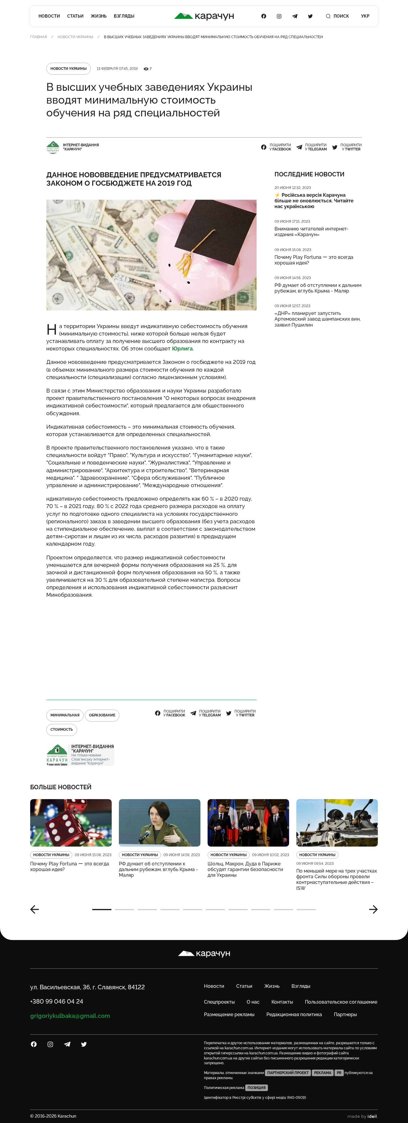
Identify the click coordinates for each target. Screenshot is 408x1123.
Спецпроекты (219, 1002)
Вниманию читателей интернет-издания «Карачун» (311, 231)
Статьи (75, 16)
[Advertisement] (151, 646)
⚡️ (314, 200)
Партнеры (345, 1014)
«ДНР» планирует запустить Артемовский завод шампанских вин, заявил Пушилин (317, 318)
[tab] (101, 909)
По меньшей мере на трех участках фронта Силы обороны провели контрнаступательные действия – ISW (336, 879)
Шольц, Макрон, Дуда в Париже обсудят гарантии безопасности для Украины (245, 869)
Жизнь (99, 16)
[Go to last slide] (36, 909)
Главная (38, 37)
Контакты (282, 1002)
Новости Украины (75, 37)
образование (102, 715)
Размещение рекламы (229, 1014)
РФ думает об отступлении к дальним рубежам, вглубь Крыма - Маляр (317, 288)
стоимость (61, 729)
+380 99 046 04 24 (56, 1001)
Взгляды (124, 16)
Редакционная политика (294, 1014)
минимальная (64, 715)
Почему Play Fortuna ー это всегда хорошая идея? (313, 260)
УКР (365, 16)
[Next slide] (371, 909)
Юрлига (182, 348)
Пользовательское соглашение (341, 1002)
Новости (49, 16)
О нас (253, 1002)
